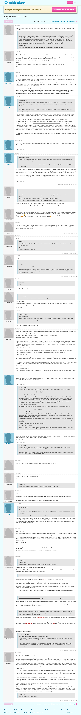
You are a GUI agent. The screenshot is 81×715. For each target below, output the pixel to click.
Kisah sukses (25, 710)
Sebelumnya (54, 21)
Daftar (75, 2)
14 (61, 21)
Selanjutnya (72, 21)
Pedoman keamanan (36, 710)
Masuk (70, 3)
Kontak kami (64, 710)
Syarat (23, 712)
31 (67, 21)
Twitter (37, 712)
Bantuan (56, 710)
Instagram (42, 712)
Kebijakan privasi (16, 712)
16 (64, 21)
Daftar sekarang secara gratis (64, 10)
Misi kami (16, 710)
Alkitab (8, 18)
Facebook (32, 712)
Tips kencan (48, 710)
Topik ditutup (8, 21)
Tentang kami (7, 710)
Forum (5, 18)
